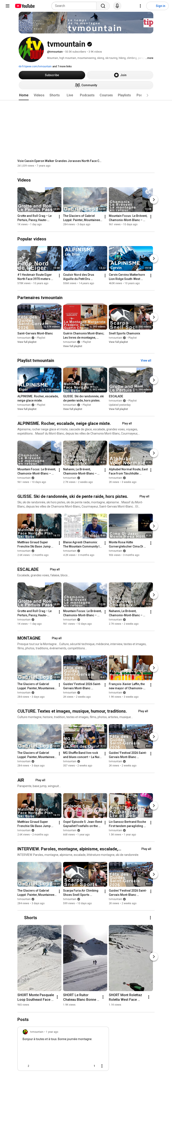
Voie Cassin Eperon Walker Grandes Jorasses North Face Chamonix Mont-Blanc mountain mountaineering (59, 161)
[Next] (154, 200)
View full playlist (26, 342)
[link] (63, 1050)
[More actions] (59, 217)
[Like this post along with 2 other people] (24, 1066)
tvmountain (24, 337)
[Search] (103, 6)
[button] (147, 95)
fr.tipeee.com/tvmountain (37, 66)
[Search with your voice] (117, 6)
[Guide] (7, 5)
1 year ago (52, 1031)
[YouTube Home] (25, 6)
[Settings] (140, 5)
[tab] (24, 95)
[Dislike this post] (34, 1066)
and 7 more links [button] (62, 66)
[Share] (81, 1066)
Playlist (41, 337)
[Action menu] (102, 1066)
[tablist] (86, 95)
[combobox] (75, 5)
